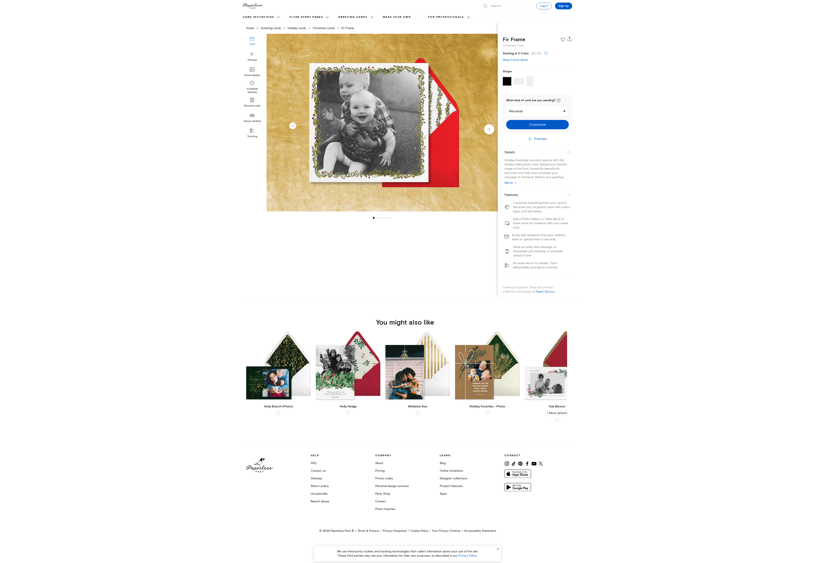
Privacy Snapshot (395, 531)
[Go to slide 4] (380, 218)
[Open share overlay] (569, 38)
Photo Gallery (252, 75)
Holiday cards (297, 28)
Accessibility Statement (480, 531)
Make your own (397, 17)
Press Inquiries (385, 509)
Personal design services (392, 486)
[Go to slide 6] (387, 218)
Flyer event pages (306, 17)
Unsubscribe (319, 493)
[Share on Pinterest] (520, 464)
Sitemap (316, 478)
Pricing (380, 471)
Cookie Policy (419, 531)
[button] (558, 100)
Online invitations (451, 471)
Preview (252, 60)
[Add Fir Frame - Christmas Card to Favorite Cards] (562, 39)
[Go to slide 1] (374, 218)
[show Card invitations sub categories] (278, 17)
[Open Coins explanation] (546, 53)
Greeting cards (353, 17)
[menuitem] (262, 17)
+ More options (557, 413)
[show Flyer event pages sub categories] (327, 17)
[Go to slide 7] (391, 218)
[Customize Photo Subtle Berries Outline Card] (382, 122)
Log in (544, 6)
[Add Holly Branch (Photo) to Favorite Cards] (278, 412)
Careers (380, 501)
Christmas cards (324, 28)
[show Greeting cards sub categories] (371, 17)
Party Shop (382, 493)
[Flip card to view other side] (296, 125)
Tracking (252, 136)
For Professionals (446, 17)
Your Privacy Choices (446, 531)
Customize (537, 124)
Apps (443, 493)
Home (250, 28)
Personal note (252, 105)
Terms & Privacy (368, 531)
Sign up (563, 6)
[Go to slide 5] (384, 218)
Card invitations (258, 17)
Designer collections (453, 478)
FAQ (313, 463)
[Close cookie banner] (497, 549)
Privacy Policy (467, 555)
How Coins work (515, 60)
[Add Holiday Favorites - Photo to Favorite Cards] (487, 412)
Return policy (320, 486)
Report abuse (320, 501)
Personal (516, 111)
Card (252, 44)
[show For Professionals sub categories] (468, 17)
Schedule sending (252, 90)
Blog (443, 463)
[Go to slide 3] (377, 218)
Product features (451, 486)
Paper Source (545, 291)
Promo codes (384, 478)
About (379, 463)
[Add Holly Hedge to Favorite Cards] (348, 412)
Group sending (252, 121)
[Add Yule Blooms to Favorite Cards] (556, 420)
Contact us (318, 471)
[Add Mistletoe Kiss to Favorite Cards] (417, 412)
